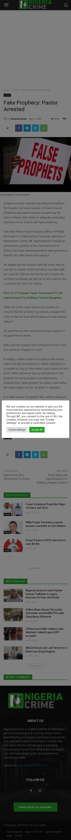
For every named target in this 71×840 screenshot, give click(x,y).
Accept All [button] (36, 429)
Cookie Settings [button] (17, 429)
